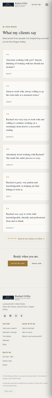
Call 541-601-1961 (18, 263)
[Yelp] (21, 316)
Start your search (10, 328)
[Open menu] (46, 4)
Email (5, 365)
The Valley (7, 336)
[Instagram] (16, 316)
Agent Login (8, 391)
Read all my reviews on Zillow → (26, 238)
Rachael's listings (10, 332)
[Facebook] (10, 316)
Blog (4, 344)
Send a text (7, 361)
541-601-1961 (36, 4)
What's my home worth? (32, 336)
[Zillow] (5, 316)
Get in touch (27, 332)
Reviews (6, 340)
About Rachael (28, 328)
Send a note (36, 263)
